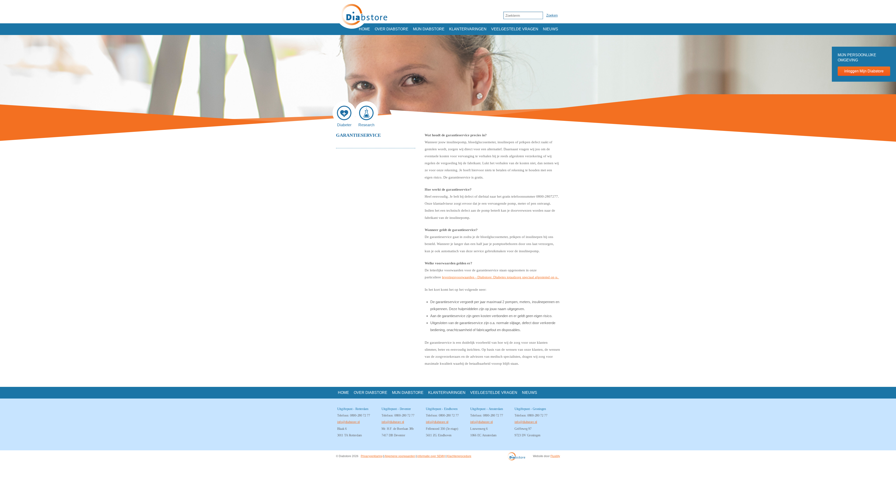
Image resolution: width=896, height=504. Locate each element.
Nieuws (550, 29)
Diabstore (364, 14)
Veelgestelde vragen (514, 29)
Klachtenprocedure (459, 456)
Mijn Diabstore (428, 29)
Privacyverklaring (372, 456)
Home (364, 29)
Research (366, 124)
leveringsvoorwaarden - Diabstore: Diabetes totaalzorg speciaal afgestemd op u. (500, 277)
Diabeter (344, 124)
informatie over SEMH (431, 456)
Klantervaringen (467, 29)
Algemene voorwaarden (400, 456)
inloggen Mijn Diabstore (864, 71)
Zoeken (552, 15)
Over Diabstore (391, 29)
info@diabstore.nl (348, 422)
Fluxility (555, 456)
